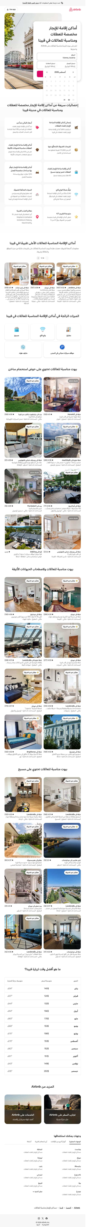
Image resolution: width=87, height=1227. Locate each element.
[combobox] (57, 57)
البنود (38, 1225)
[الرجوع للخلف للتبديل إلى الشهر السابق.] (73, 72)
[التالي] (38, 258)
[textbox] (67, 66)
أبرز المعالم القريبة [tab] (41, 1142)
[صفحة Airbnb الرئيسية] (75, 9)
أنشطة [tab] (29, 1142)
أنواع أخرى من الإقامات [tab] (58, 1142)
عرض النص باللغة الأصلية (31, 3)
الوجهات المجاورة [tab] (75, 1142)
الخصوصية (45, 1225)
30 (69, 100)
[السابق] (47, 258)
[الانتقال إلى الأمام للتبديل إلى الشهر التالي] (47, 72)
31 (64, 100)
